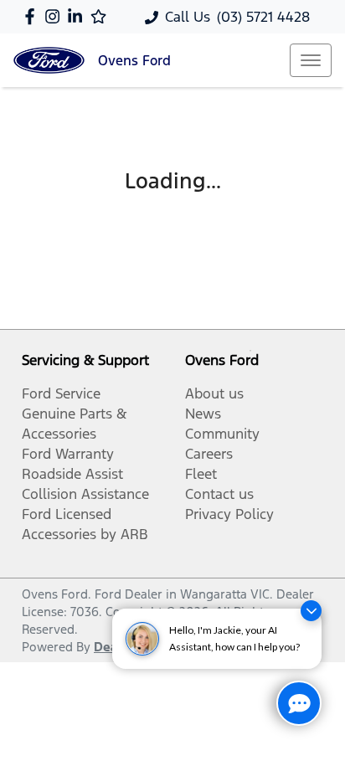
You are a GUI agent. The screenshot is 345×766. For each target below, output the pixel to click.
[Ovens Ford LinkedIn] (78, 16)
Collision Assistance (85, 494)
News (203, 413)
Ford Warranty (68, 454)
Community (222, 433)
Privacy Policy (229, 514)
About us (214, 393)
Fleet (201, 474)
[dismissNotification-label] (311, 610)
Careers (209, 454)
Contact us (219, 494)
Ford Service (61, 393)
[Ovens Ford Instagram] (55, 16)
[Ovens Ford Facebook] (33, 16)
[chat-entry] (299, 703)
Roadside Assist (72, 474)
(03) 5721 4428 (263, 17)
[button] (311, 60)
